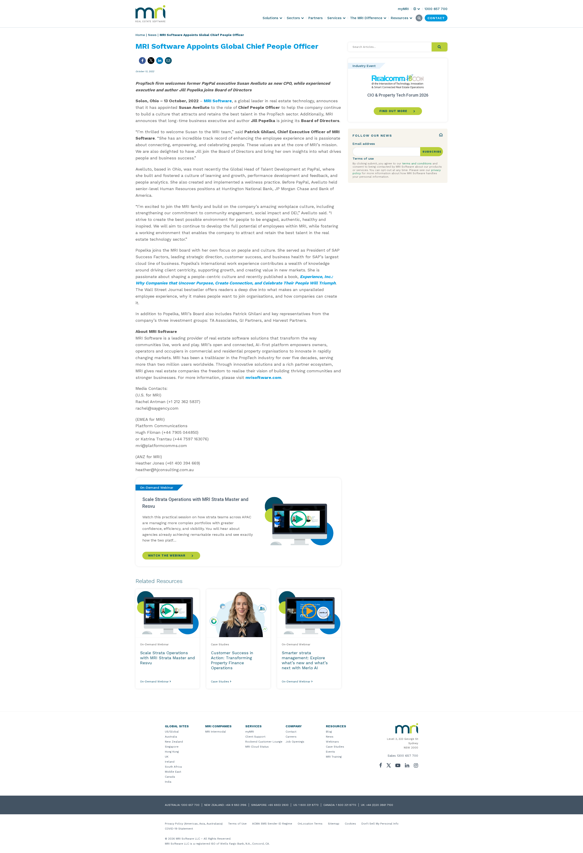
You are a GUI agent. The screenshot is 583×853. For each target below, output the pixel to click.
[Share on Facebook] (142, 60)
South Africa (173, 766)
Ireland (169, 761)
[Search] (439, 46)
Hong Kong (172, 751)
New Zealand (174, 741)
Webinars (332, 741)
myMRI (249, 731)
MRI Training (334, 756)
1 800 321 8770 (309, 805)
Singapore (172, 746)
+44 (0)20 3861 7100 (379, 805)
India (168, 781)
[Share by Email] (168, 60)
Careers (291, 736)
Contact (291, 731)
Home (140, 35)
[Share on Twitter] (151, 60)
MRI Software (218, 100)
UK (167, 756)
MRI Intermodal (215, 731)
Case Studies (335, 746)
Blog (329, 731)
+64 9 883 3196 (235, 805)
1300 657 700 (407, 755)
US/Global (172, 731)
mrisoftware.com (263, 377)
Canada (170, 776)
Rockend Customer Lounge (263, 741)
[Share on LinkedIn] (159, 60)
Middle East (173, 771)
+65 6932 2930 (278, 805)
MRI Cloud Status (257, 746)
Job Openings (295, 741)
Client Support (255, 736)
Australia (171, 736)
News (152, 35)
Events (330, 751)
